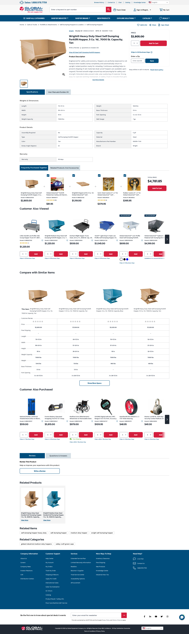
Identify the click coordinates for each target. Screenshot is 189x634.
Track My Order (51, 570)
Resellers (74, 566)
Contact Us (111, 2)
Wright (71, 31)
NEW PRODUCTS (103, 18)
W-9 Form (49, 591)
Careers (22, 562)
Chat (120, 2)
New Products (100, 566)
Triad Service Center (77, 575)
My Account (49, 562)
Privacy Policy (106, 620)
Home (22, 24)
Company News (25, 566)
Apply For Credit (51, 579)
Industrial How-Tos (102, 575)
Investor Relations (26, 570)
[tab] (32, 92)
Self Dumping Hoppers (95, 24)
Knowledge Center (140, 2)
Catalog (127, 2)
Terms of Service (117, 620)
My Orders (49, 566)
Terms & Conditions (90, 631)
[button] (158, 2)
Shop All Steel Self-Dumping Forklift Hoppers (84, 52)
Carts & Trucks (32, 24)
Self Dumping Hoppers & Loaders (72, 24)
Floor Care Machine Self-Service (56, 603)
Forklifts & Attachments (48, 24)
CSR (21, 575)
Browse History (99, 2)
